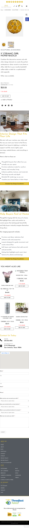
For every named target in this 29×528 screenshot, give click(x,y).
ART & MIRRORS (4, 470)
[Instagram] (9, 2)
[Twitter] (13, 2)
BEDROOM (3, 473)
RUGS (16, 468)
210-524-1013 (8, 340)
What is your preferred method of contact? (10, 410)
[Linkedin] (11, 2)
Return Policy (4, 460)
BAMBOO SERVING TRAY (22, 316)
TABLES (17, 477)
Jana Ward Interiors (8, 343)
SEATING (17, 470)
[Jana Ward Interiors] (1, 346)
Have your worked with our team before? (10, 404)
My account (4, 485)
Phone (2, 392)
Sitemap (3, 455)
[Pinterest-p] (18, 2)
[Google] (15, 2)
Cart (2, 492)
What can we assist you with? (7, 415)
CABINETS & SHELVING (6, 475)
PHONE (6, 339)
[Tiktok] (22, 2)
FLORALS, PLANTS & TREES (7, 479)
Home (2, 444)
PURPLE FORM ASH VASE (7, 285)
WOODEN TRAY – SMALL (22, 275)
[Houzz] (20, 2)
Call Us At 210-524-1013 (6, 462)
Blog (2, 449)
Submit (3, 432)
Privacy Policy (4, 458)
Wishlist (3, 490)
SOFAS (16, 473)
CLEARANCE (18, 475)
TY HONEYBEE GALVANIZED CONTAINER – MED (7, 317)
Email (1, 386)
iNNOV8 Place (15, 523)
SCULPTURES (5, 50)
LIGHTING (3, 477)
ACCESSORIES (15, 50)
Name (1, 371)
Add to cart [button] (7, 297)
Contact (3, 453)
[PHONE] (1, 340)
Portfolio (3, 451)
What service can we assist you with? (9, 398)
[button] (27, 19)
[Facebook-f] (7, 2)
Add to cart (5, 96)
